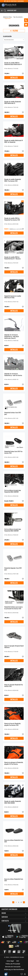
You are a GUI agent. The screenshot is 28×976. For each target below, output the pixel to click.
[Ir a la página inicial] (9, 5)
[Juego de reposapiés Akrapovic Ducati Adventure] (14, 635)
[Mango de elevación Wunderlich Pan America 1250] (14, 674)
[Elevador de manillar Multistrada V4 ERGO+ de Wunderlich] (14, 130)
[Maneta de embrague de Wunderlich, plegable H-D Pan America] (14, 752)
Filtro (15, 30)
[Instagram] (9, 952)
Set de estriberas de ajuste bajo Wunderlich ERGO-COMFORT (12, 491)
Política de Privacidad (13, 964)
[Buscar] (5, 10)
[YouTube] (14, 952)
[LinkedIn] (19, 952)
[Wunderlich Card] (14, 928)
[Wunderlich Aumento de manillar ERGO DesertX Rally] (14, 286)
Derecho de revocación (12, 967)
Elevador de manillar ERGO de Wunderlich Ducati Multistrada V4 (13, 63)
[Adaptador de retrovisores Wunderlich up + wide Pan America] (14, 363)
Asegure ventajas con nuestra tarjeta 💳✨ (13, 1)
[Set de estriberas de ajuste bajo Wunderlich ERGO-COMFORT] (14, 480)
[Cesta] (27, 10)
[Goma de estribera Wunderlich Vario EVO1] (14, 830)
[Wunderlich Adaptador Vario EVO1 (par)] (14, 558)
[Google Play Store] (21, 937)
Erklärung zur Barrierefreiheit (14, 969)
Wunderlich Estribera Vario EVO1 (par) (12, 413)
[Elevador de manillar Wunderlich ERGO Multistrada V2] (14, 91)
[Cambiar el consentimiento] (6, 974)
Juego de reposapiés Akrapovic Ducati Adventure (14, 646)
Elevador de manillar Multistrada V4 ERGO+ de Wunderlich (13, 141)
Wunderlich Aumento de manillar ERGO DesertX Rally (12, 297)
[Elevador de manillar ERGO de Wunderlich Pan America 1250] (14, 208)
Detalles (14, 77)
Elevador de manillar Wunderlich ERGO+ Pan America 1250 (12, 180)
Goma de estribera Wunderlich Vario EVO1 (13, 841)
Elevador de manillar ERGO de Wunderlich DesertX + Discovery (12, 258)
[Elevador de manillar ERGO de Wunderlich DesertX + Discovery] (14, 247)
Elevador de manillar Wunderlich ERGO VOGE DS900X (12, 802)
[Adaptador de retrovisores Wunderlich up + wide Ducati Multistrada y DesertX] (14, 324)
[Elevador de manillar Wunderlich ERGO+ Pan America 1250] (14, 169)
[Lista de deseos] (21, 974)
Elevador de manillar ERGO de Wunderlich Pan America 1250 (12, 219)
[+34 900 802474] (26, 20)
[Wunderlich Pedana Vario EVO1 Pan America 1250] (14, 441)
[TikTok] (23, 952)
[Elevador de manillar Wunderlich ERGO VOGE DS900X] (14, 791)
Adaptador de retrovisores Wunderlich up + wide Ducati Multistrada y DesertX (11, 336)
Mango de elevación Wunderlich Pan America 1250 (13, 685)
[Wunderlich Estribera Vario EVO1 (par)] (14, 402)
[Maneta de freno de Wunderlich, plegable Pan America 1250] (14, 713)
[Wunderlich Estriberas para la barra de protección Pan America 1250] (14, 597)
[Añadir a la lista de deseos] (23, 73)
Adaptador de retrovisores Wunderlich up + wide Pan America (13, 374)
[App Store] (6, 937)
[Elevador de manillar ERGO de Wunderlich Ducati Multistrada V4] (14, 52)
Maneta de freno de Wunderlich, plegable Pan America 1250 (12, 724)
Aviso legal (10, 961)
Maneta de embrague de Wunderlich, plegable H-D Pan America (13, 763)
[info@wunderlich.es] (26, 25)
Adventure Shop (11, 10)
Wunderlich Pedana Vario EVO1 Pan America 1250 (13, 452)
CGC (17, 961)
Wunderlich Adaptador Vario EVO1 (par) (13, 569)
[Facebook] (4, 952)
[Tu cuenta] (24, 974)
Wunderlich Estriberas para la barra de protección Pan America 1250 (13, 608)
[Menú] (1, 10)
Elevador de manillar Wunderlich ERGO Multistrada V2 (12, 102)
